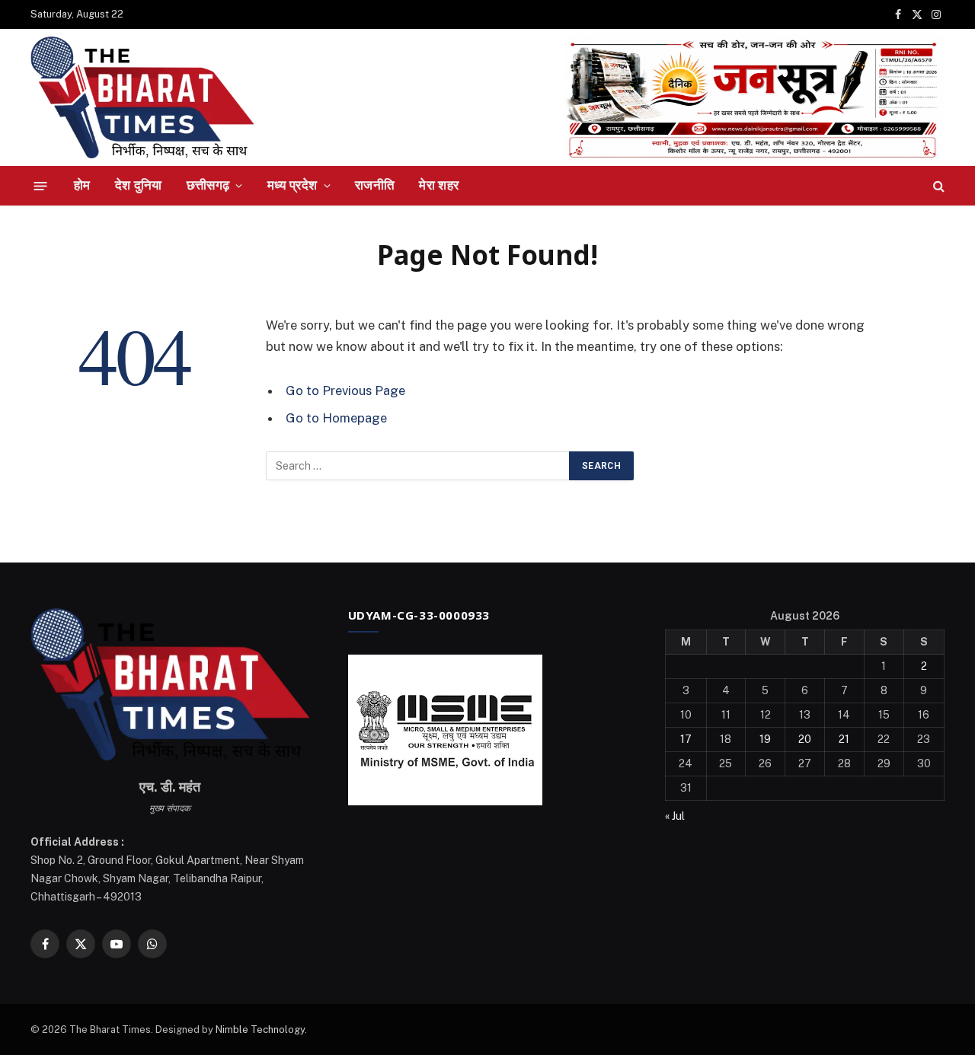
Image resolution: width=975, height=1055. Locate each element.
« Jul (675, 816)
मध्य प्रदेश (292, 185)
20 (804, 739)
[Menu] (40, 185)
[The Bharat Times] (142, 97)
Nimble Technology (260, 1029)
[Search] (937, 186)
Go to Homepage (336, 418)
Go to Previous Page (345, 390)
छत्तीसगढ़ (208, 185)
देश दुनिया (138, 185)
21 (844, 739)
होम (82, 185)
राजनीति (375, 185)
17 (686, 739)
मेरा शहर (439, 185)
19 (765, 739)
